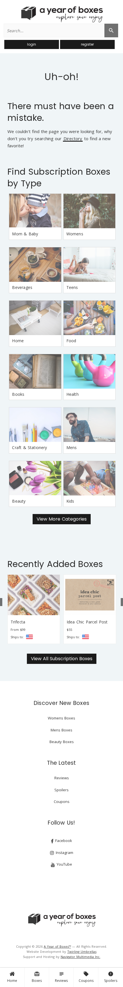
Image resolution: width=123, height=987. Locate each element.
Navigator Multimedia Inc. (80, 957)
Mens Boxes (61, 730)
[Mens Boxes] (90, 424)
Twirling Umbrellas (81, 951)
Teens (72, 287)
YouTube (63, 864)
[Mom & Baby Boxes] (35, 211)
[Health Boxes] (90, 371)
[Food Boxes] (90, 318)
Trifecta (18, 622)
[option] (33, 609)
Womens (74, 233)
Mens (71, 447)
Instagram (64, 852)
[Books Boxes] (35, 371)
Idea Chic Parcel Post (87, 622)
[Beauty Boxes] (35, 478)
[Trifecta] (34, 595)
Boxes (37, 977)
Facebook (63, 840)
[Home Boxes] (35, 318)
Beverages (22, 287)
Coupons (86, 977)
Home (12, 980)
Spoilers (110, 977)
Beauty (18, 501)
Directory (73, 138)
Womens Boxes (61, 718)
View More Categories (62, 519)
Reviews (61, 977)
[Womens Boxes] (90, 211)
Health (72, 394)
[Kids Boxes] (90, 478)
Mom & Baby (25, 233)
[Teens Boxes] (90, 264)
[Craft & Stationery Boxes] (35, 424)
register (87, 44)
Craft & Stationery (29, 447)
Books (18, 394)
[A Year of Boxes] (61, 920)
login (31, 44)
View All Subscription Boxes (61, 658)
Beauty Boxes (61, 741)
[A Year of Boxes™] (61, 14)
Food (71, 340)
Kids (70, 501)
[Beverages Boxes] (35, 264)
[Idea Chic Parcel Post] (90, 595)
